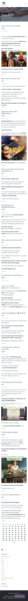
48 (21, 534)
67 (6, 540)
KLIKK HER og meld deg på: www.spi (12, 341)
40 (22, 532)
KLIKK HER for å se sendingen (10, 423)
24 (21, 528)
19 (6, 528)
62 (15, 538)
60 (9, 538)
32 (21, 530)
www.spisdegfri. (20, 162)
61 (12, 538)
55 (18, 536)
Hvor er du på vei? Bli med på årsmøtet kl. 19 (12, 170)
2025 (2, 574)
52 (9, 536)
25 (24, 528)
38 (15, 532)
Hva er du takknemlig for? (11, 495)
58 (3, 538)
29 (12, 530)
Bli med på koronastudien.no (12, 275)
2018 (2, 560)
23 (18, 528)
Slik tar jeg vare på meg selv (11, 382)
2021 (2, 566)
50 (3, 536)
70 (15, 540)
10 (3, 526)
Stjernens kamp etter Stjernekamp (9, 112)
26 (3, 530)
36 (9, 532)
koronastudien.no (14, 288)
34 (3, 532)
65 (24, 538)
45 (12, 534)
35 (6, 532)
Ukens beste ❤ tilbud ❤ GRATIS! (13, 313)
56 (21, 536)
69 (12, 540)
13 (12, 526)
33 (24, 530)
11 (6, 526)
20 (9, 528)
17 (24, 526)
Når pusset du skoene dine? (11, 240)
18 (3, 528)
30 (15, 530)
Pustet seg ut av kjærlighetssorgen (8, 206)
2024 (2, 572)
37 (12, 532)
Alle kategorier (5, 556)
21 (12, 528)
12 (9, 526)
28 (9, 530)
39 (18, 532)
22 (15, 528)
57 (24, 536)
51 (6, 536)
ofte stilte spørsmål (7, 578)
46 (15, 534)
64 (21, 538)
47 (18, 534)
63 (18, 538)
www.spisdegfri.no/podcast (12, 50)
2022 (2, 568)
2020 (3, 173)
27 (6, 530)
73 (24, 540)
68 (9, 540)
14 (15, 526)
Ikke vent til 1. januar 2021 (10, 78)
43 (6, 534)
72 (21, 540)
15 (18, 526)
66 (3, 540)
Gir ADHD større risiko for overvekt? (10, 348)
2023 (2, 570)
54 (15, 536)
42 (3, 534)
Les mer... (3, 74)
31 (18, 530)
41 (25, 532)
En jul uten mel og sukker (11, 26)
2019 (2, 562)
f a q (2, 576)
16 (21, 526)
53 (12, 536)
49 (25, 534)
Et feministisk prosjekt (9, 432)
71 (18, 540)
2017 (2, 558)
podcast (3, 28)
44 (9, 534)
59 (6, 538)
